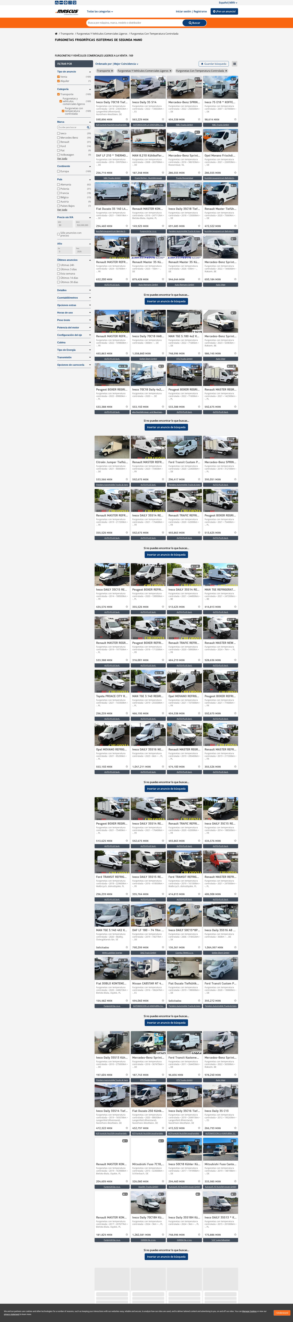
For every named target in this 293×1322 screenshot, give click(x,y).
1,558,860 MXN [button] (141, 353)
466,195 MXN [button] (140, 713)
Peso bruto (63, 320)
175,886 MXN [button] (213, 1235)
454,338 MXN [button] (176, 119)
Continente (63, 166)
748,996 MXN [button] (176, 353)
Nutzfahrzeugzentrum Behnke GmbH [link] (221, 178)
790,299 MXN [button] (140, 947)
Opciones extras (66, 305)
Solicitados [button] (102, 947)
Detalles (62, 290)
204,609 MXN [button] (104, 1181)
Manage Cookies (249, 1311)
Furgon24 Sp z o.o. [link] (148, 231)
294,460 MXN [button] (104, 226)
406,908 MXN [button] (213, 894)
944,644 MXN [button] (176, 279)
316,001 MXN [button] (140, 660)
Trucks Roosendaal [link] (184, 178)
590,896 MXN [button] (104, 119)
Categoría (63, 89)
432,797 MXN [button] (140, 1128)
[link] (112, 87)
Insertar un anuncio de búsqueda (166, 301)
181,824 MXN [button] (104, 1235)
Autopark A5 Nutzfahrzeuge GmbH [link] (184, 1186)
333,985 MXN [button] (213, 1181)
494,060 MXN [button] (140, 1001)
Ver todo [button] (62, 158)
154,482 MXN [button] (104, 1001)
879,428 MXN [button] (140, 279)
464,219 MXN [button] (176, 660)
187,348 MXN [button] (140, 173)
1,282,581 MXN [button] (141, 1235)
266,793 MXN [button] (213, 1128)
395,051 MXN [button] (213, 479)
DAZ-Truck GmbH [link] (148, 952)
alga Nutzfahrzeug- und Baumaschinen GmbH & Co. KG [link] (157, 412)
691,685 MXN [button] (176, 226)
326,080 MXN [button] (140, 1181)
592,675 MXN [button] (213, 407)
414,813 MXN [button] (213, 607)
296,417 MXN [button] (176, 479)
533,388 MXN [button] (104, 407)
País (59, 179)
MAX (78, 222)
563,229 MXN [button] (140, 119)
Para (77, 248)
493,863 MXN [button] (104, 353)
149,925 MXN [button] (140, 226)
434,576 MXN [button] (104, 607)
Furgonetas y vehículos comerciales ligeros (102, 33)
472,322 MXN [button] (213, 226)
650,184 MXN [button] (213, 279)
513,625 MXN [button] (213, 533)
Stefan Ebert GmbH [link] (148, 358)
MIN (59, 222)
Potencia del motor (68, 327)
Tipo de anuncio (66, 71)
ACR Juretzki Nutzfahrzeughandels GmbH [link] (114, 124)
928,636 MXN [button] (213, 660)
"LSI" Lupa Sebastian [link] (220, 1240)
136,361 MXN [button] (176, 947)
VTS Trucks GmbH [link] (184, 358)
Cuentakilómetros (67, 297)
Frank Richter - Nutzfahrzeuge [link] (148, 178)
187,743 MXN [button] (140, 1075)
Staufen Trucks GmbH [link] (148, 1186)
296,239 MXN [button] (104, 713)
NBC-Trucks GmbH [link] (184, 124)
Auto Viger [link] (220, 284)
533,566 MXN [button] (104, 479)
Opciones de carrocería (70, 365)
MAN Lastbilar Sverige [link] (112, 952)
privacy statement (11, 1314)
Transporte (67, 33)
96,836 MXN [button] (175, 1075)
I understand (282, 1313)
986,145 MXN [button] (213, 353)
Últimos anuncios (67, 260)
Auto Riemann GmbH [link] (148, 284)
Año (59, 243)
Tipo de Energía (66, 350)
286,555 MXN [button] (176, 173)
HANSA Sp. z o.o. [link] (148, 1240)
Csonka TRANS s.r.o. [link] (184, 952)
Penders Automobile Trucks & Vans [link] (184, 231)
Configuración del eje (69, 335)
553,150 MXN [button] (140, 407)
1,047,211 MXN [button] (141, 767)
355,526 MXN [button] (104, 533)
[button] (74, 63)
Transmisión (64, 357)
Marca (60, 122)
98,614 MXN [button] (212, 119)
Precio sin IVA (65, 217)
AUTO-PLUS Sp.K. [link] (112, 284)
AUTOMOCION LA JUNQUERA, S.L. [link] (148, 124)
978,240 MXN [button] (213, 1075)
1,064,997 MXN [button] (214, 947)
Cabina (61, 342)
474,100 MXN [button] (176, 767)
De (59, 248)
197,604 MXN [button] (104, 1075)
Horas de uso (65, 312)
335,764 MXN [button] (140, 894)
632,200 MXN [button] (104, 279)
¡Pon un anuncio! (226, 11)
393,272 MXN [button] (213, 1001)
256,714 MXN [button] (104, 173)
